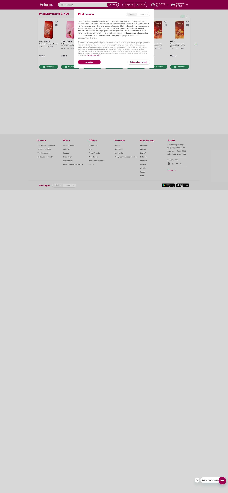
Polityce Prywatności (93, 55)
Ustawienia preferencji (138, 62)
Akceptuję (89, 62)
